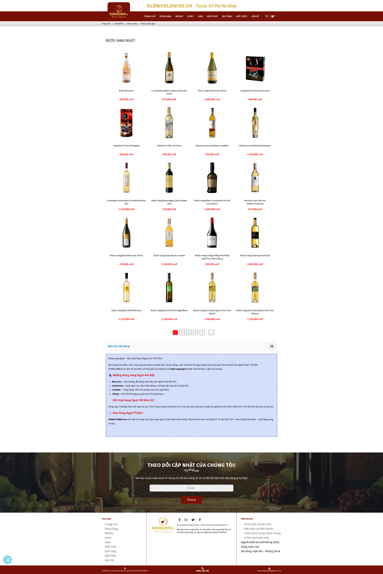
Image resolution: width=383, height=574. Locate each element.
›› (211, 332)
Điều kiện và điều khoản (258, 529)
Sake (200, 16)
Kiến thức (212, 16)
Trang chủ (149, 16)
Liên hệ (255, 16)
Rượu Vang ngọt (148, 23)
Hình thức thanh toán (257, 524)
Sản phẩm (118, 23)
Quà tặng (227, 16)
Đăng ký (191, 499)
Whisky (179, 16)
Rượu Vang (165, 16)
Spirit (190, 16)
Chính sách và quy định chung (262, 533)
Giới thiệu (241, 16)
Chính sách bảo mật (256, 538)
